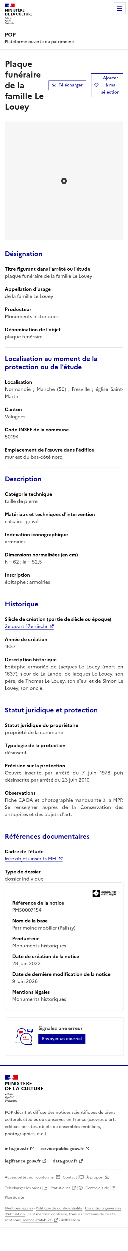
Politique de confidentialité (59, 1208)
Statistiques (60, 1188)
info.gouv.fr (17, 1149)
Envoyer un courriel (62, 1039)
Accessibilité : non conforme (29, 1177)
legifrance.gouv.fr (23, 1161)
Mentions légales (19, 1208)
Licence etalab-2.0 (36, 1220)
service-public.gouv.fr (62, 1149)
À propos (94, 1177)
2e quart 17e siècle (26, 626)
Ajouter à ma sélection (110, 85)
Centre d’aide (97, 1188)
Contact (70, 1177)
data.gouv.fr (65, 1161)
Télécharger (71, 85)
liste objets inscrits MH (30, 858)
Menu (120, 8)
